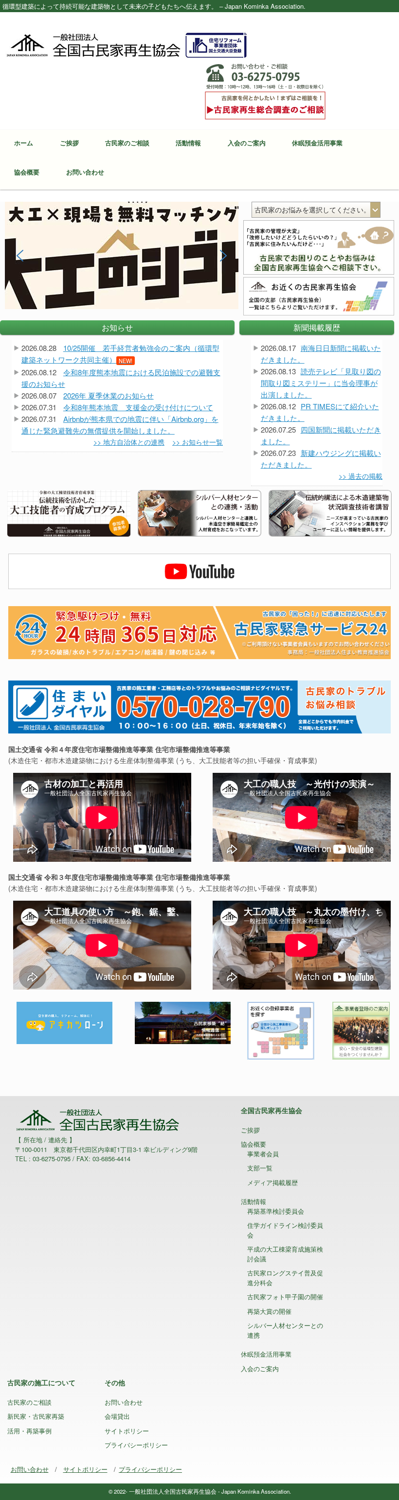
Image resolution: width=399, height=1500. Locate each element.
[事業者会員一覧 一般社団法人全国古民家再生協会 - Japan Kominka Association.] (280, 1029)
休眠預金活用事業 (317, 142)
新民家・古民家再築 (35, 1416)
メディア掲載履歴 (272, 1182)
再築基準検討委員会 (275, 1211)
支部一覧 (259, 1167)
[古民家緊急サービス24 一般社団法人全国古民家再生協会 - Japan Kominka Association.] (199, 632)
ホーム (23, 142)
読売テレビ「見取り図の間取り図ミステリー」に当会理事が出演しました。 (321, 383)
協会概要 (26, 171)
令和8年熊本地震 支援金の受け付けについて (138, 407)
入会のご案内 (247, 142)
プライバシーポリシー (136, 1444)
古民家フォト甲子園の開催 (285, 1296)
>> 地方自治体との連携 (128, 442)
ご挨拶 (69, 142)
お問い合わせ (85, 171)
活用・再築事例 (29, 1430)
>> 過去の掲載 (360, 476)
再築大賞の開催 (269, 1311)
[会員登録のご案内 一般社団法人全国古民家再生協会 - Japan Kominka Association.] (360, 1029)
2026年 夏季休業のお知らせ (108, 395)
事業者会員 (263, 1153)
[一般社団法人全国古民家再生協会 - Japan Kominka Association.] (126, 44)
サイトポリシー (127, 1430)
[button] (121, 255)
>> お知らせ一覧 (197, 442)
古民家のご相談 (127, 142)
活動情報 (188, 142)
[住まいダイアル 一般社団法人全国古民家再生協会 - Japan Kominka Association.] (199, 706)
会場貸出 (117, 1416)
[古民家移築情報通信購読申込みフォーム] (183, 1022)
